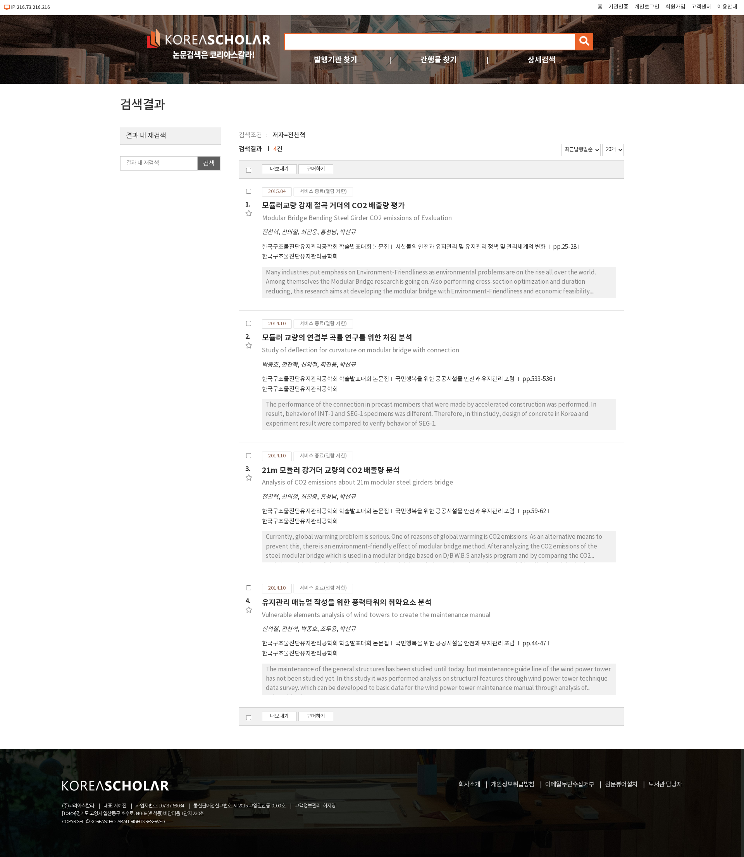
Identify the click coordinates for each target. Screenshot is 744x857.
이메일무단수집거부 (569, 784)
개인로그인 (647, 7)
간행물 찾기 (438, 59)
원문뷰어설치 (621, 784)
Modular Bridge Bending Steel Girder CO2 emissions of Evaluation (357, 218)
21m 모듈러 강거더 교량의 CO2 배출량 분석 (331, 470)
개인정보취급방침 (512, 784)
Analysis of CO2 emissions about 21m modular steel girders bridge (357, 482)
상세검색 (542, 59)
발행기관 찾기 (335, 59)
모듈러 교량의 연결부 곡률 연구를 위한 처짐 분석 (337, 337)
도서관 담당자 (665, 784)
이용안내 (727, 7)
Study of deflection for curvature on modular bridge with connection (360, 350)
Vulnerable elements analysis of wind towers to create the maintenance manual (376, 615)
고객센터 (701, 7)
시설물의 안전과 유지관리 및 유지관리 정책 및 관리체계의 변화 (471, 247)
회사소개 (469, 784)
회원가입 (675, 7)
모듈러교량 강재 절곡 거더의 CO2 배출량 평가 (333, 205)
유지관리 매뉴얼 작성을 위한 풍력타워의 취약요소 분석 (347, 602)
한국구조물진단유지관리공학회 (300, 256)
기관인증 (618, 7)
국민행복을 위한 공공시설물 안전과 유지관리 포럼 (455, 379)
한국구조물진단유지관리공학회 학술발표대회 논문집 (325, 247)
